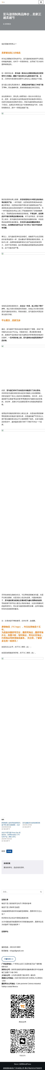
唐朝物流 (8, 24)
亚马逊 (9, 851)
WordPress (27, 1064)
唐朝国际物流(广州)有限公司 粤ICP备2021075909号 (22, 1068)
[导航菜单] (41, 2)
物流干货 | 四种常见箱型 (11, 907)
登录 (22, 867)
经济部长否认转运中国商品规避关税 (15, 918)
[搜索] (41, 892)
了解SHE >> (8, 959)
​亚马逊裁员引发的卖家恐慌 (31, 823)
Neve (16, 1064)
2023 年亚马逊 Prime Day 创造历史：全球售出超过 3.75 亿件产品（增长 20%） (11, 835)
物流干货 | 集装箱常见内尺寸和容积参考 (16, 903)
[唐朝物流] (3, 2)
